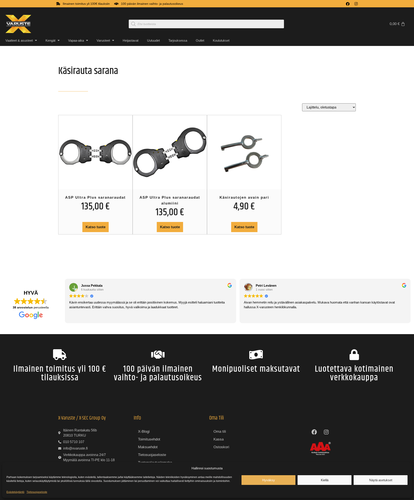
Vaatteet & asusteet (19, 40)
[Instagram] (356, 4)
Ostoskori (221, 447)
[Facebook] (348, 4)
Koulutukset (221, 40)
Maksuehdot (148, 447)
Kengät (50, 40)
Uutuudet (153, 40)
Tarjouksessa (177, 40)
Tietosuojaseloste (37, 492)
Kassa (218, 439)
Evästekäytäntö (15, 492)
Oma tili (219, 431)
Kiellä (324, 480)
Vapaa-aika (76, 40)
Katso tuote (95, 227)
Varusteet (103, 40)
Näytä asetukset (380, 480)
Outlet (200, 40)
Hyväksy (268, 480)
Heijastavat (130, 40)
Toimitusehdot (149, 439)
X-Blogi (144, 431)
